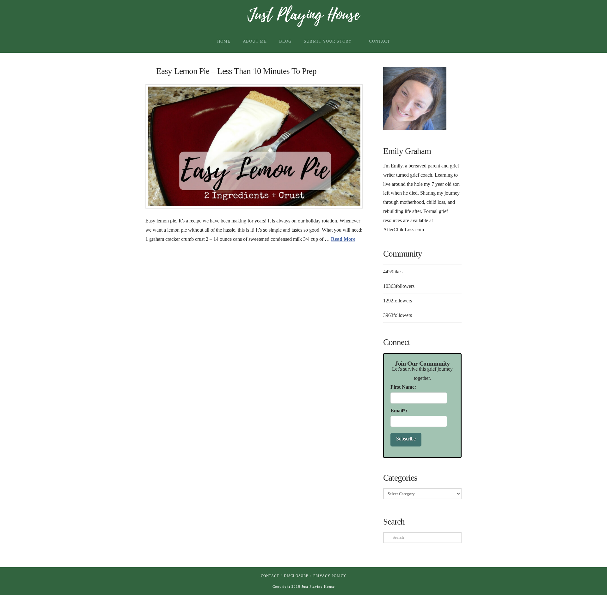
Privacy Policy (329, 576)
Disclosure (296, 576)
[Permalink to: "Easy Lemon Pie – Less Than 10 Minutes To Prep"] (254, 146)
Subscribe (406, 438)
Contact (270, 576)
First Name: (403, 387)
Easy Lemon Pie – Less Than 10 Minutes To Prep (236, 71)
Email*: (398, 410)
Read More (343, 239)
